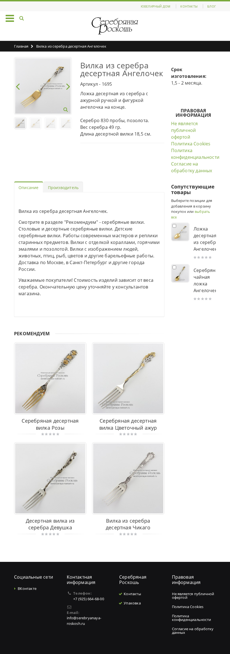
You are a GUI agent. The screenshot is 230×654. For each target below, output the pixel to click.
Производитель (63, 187)
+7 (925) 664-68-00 (88, 598)
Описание (29, 187)
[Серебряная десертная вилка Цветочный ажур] (128, 378)
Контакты (188, 6)
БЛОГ (211, 6)
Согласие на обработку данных (193, 630)
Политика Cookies (191, 144)
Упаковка (132, 603)
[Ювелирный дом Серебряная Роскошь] (115, 26)
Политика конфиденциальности (191, 617)
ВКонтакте (27, 588)
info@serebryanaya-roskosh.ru (84, 620)
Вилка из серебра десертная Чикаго (128, 524)
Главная (21, 46)
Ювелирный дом (156, 6)
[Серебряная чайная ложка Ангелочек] (180, 273)
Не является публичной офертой (184, 130)
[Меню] (10, 18)
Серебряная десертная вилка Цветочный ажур (128, 424)
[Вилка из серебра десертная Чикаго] (128, 478)
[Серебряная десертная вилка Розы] (50, 378)
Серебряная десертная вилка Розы (50, 424)
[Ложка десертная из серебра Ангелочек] (180, 232)
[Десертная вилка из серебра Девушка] (50, 478)
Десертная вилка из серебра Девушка (50, 524)
